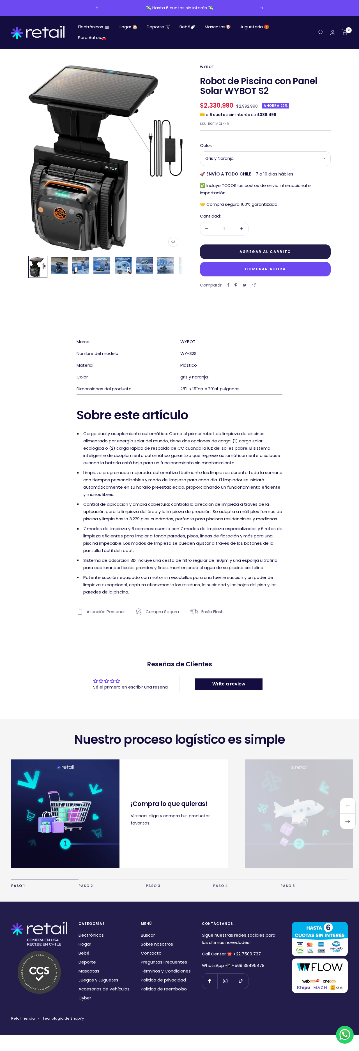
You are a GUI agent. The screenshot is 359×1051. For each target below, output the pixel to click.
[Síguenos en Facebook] (209, 981)
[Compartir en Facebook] (228, 285)
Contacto (151, 953)
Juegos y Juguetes (98, 980)
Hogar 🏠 (128, 27)
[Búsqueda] (320, 32)
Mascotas (89, 971)
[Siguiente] (348, 821)
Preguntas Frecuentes (164, 962)
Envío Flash (212, 612)
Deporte (87, 962)
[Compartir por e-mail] (254, 285)
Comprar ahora (265, 269)
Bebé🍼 (188, 27)
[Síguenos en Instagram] (225, 981)
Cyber (85, 998)
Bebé (84, 953)
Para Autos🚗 (92, 37)
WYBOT (207, 66)
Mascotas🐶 (218, 27)
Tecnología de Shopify (63, 1018)
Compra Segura (162, 612)
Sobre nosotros (157, 944)
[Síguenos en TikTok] (240, 981)
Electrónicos (91, 935)
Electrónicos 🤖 (94, 27)
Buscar (148, 935)
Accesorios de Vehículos (104, 989)
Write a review (228, 684)
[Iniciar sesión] (332, 32)
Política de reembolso (164, 989)
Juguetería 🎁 (254, 27)
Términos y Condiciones (166, 971)
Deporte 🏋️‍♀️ (159, 27)
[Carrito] (345, 32)
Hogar (85, 944)
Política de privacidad (163, 980)
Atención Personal (106, 612)
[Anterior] (348, 806)
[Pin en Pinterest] (235, 285)
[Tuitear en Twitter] (244, 285)
